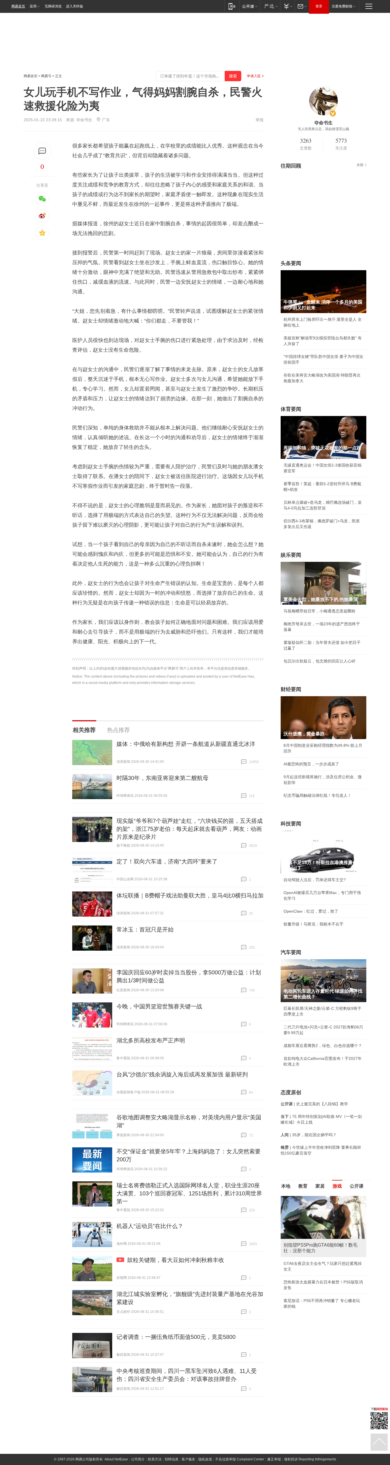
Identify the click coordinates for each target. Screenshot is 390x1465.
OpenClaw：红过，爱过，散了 (311, 911)
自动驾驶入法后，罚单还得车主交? (315, 879)
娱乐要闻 (291, 555)
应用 (33, 6)
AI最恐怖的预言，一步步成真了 (311, 764)
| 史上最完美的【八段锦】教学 (314, 1104)
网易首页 (18, 6)
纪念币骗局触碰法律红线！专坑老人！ (317, 795)
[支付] (287, 6)
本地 (285, 1186)
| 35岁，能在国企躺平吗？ (309, 1134)
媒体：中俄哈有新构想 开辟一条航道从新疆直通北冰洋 (185, 744)
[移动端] (232, 6)
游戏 (337, 1186)
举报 (260, 120)
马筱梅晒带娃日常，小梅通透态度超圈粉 (319, 611)
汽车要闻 (291, 952)
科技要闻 (291, 824)
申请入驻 (254, 76)
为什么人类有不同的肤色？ (307, 1224)
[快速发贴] (42, 151)
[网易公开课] (250, 6)
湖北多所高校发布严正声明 (150, 1040)
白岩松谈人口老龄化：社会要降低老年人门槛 (323, 1211)
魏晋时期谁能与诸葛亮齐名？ (309, 1237)
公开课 (356, 1186)
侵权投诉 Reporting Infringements (310, 1459)
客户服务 (188, 1459)
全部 (360, 165)
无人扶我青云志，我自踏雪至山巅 (323, 129)
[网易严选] (270, 6)
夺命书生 (84, 120)
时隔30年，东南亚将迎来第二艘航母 (162, 778)
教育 (302, 1186)
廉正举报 (274, 1459)
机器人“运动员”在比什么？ (149, 1226)
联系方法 (155, 1459)
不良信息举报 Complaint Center (239, 1459)
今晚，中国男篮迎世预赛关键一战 (159, 1006)
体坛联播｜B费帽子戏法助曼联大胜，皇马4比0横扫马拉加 (190, 895)
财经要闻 (291, 689)
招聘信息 (171, 1459)
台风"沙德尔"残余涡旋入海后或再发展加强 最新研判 (182, 1074)
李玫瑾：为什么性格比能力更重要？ (315, 1198)
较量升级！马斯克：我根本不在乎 (313, 924)
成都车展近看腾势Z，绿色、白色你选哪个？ (323, 1045)
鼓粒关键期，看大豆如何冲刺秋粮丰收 (175, 1260)
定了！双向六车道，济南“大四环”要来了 (167, 861)
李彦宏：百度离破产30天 (306, 1249)
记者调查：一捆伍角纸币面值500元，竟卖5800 (176, 1337)
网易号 (46, 76)
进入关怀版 (74, 6)
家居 (320, 1186)
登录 (318, 6)
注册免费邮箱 (342, 6)
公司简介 (138, 1459)
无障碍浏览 (53, 6)
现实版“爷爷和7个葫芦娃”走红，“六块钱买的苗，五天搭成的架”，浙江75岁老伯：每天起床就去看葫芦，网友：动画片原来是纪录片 (189, 829)
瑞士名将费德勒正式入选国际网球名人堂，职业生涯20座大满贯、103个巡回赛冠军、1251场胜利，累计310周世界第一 (189, 1193)
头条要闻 (291, 263)
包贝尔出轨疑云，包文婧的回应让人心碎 (319, 661)
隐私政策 (205, 1459)
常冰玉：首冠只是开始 (145, 929)
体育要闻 (291, 409)
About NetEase (116, 1459)
